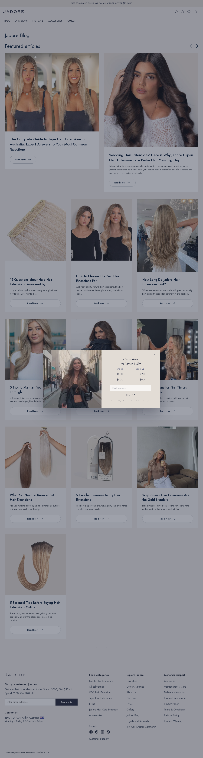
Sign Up (130, 395)
